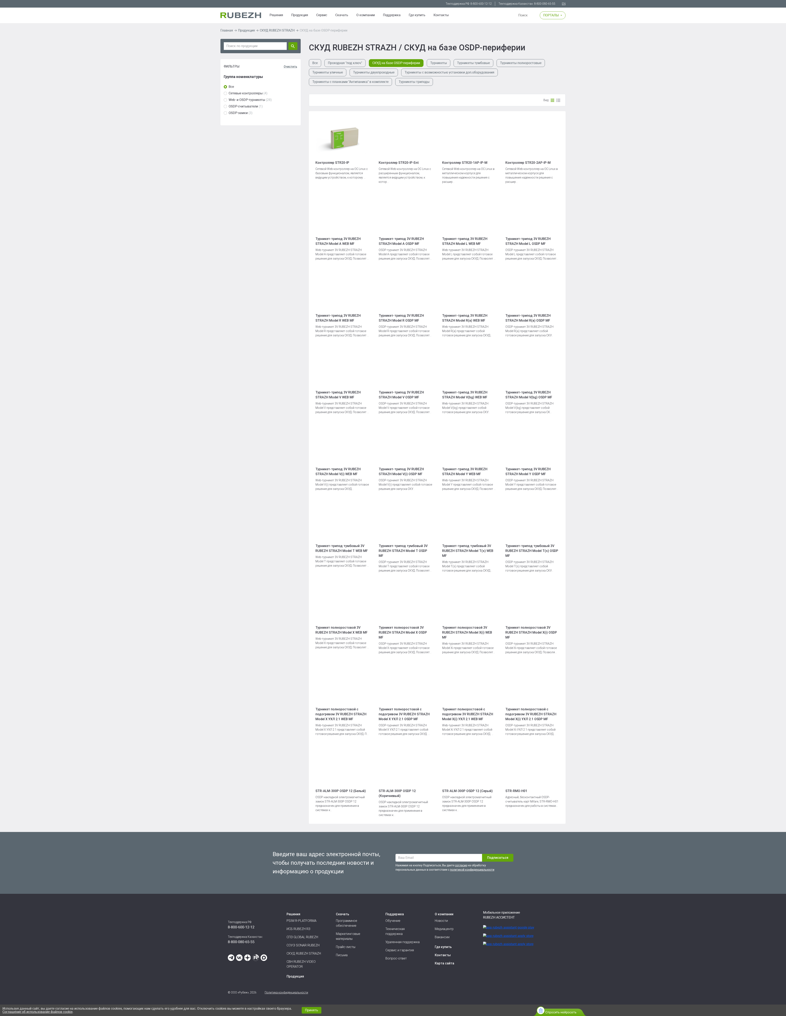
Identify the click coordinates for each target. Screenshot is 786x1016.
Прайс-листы (345, 947)
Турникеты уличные (327, 72)
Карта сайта (444, 963)
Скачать (341, 15)
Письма (342, 955)
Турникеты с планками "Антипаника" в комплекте (350, 82)
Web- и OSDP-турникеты (247, 100)
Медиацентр (444, 929)
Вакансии (442, 937)
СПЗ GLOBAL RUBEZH (302, 937)
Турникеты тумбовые (473, 63)
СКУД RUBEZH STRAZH (277, 30)
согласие (461, 865)
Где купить (417, 15)
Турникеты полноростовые (520, 63)
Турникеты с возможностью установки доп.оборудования (449, 72)
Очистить (290, 66)
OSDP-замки (238, 113)
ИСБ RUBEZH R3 (298, 929)
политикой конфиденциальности (472, 869)
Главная (226, 30)
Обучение (392, 921)
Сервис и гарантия (399, 950)
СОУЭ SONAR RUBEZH (303, 945)
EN (564, 3)
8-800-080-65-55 (544, 3)
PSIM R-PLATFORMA (301, 921)
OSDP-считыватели (243, 106)
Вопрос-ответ (396, 958)
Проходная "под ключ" (345, 63)
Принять (311, 1010)
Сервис (321, 15)
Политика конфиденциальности (286, 992)
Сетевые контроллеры (246, 93)
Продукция (246, 30)
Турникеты (438, 63)
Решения (276, 15)
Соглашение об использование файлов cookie (37, 1012)
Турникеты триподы (414, 82)
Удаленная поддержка (402, 942)
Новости (441, 921)
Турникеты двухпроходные (373, 72)
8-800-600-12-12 (481, 3)
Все (231, 87)
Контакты (441, 15)
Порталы (551, 15)
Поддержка (392, 15)
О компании (365, 15)
